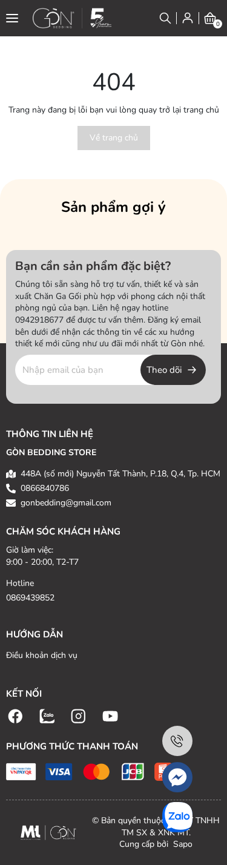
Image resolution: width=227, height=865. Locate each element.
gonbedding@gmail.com (66, 502)
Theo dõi (164, 370)
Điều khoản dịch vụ (41, 655)
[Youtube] (110, 715)
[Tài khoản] (188, 18)
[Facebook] (15, 715)
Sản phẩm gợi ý (113, 207)
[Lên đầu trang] (206, 844)
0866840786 (45, 488)
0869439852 (30, 598)
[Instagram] (78, 715)
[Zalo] (47, 715)
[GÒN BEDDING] (72, 18)
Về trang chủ (114, 137)
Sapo (181, 844)
